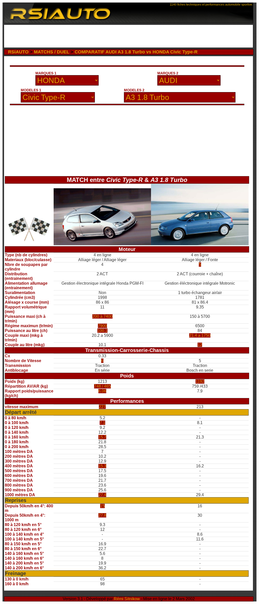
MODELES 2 (134, 90)
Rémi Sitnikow (127, 599)
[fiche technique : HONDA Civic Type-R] (102, 244)
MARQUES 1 (45, 73)
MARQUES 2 (167, 73)
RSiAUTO (18, 51)
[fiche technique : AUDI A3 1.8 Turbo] (200, 244)
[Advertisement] (128, 36)
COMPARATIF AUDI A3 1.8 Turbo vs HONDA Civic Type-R (136, 51)
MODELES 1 (31, 90)
